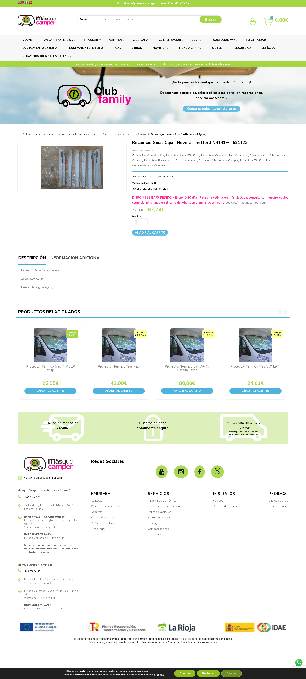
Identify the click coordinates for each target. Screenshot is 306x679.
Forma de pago (277, 506)
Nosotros (97, 512)
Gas (118, 48)
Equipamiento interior (87, 48)
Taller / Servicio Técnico (162, 501)
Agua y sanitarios (58, 40)
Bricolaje (91, 40)
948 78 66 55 (32, 571)
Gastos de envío (278, 501)
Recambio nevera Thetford (119, 134)
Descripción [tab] (32, 258)
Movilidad (161, 48)
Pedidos (218, 501)
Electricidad (256, 40)
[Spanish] (30, 2)
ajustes (159, 675)
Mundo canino (190, 48)
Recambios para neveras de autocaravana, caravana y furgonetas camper (190, 160)
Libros (137, 48)
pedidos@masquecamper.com (245, 202)
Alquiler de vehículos (161, 518)
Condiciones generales (105, 506)
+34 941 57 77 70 (179, 3)
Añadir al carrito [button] (50, 391)
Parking (153, 523)
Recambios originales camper (45, 56)
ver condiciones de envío (214, 64)
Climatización (170, 40)
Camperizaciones (158, 529)
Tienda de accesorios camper (166, 506)
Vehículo (268, 48)
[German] (22, 2)
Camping (115, 40)
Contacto (96, 501)
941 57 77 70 (32, 497)
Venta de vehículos (159, 512)
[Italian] (26, 2)
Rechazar (208, 673)
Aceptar (185, 673)
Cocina (197, 40)
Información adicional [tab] (75, 258)
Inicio (19, 134)
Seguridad (242, 48)
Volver (28, 40)
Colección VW (224, 40)
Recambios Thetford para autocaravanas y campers (72, 134)
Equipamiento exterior (40, 48)
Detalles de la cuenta (226, 506)
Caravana (140, 40)
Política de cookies (102, 523)
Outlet (218, 48)
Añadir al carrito (150, 233)
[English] (19, 2)
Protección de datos (103, 518)
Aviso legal (98, 529)
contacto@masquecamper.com (141, 3)
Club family (155, 535)
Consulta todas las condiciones (211, 109)
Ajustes (231, 673)
